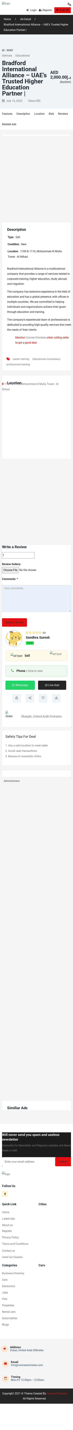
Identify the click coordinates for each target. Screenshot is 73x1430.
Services (7, 55)
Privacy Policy (10, 1237)
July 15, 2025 (13, 100)
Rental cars (8, 1311)
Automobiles (9, 1318)
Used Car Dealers (12, 1257)
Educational (22, 55)
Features (7, 113)
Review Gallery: (11, 564)
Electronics (8, 1286)
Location (39, 113)
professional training (18, 364)
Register (47, 10)
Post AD (64, 10)
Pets (4, 1299)
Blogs (5, 1324)
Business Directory (13, 1273)
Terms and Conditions (15, 1243)
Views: (34, 100)
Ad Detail (25, 19)
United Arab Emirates (47, 716)
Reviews (63, 113)
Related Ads (9, 124)
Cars (4, 1279)
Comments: (10, 579)
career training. (21, 359)
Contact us (8, 1250)
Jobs (5, 1292)
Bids (51, 113)
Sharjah (26, 716)
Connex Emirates (36, 337)
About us (7, 1225)
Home (8, 19)
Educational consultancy (46, 359)
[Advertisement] (36, 178)
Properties (8, 1305)
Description (23, 113)
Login (33, 10)
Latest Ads (8, 1218)
